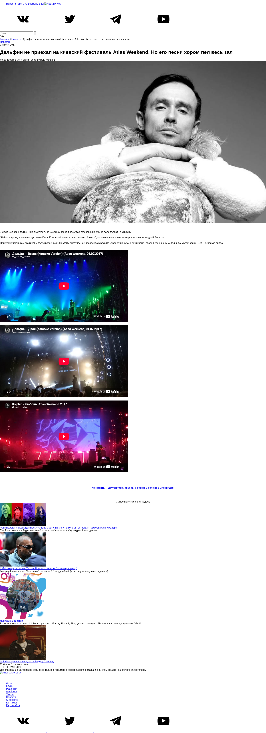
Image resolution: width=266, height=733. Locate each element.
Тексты (20, 3)
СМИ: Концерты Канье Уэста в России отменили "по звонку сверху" (38, 568)
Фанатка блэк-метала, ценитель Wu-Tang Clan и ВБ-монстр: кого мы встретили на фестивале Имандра (58, 527)
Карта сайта (13, 705)
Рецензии (11, 688)
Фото (9, 683)
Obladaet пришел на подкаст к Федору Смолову (27, 661)
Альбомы (30, 3)
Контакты (11, 702)
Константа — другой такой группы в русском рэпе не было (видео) (133, 488)
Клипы (40, 3)
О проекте (12, 700)
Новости (11, 3)
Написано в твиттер (11, 620)
